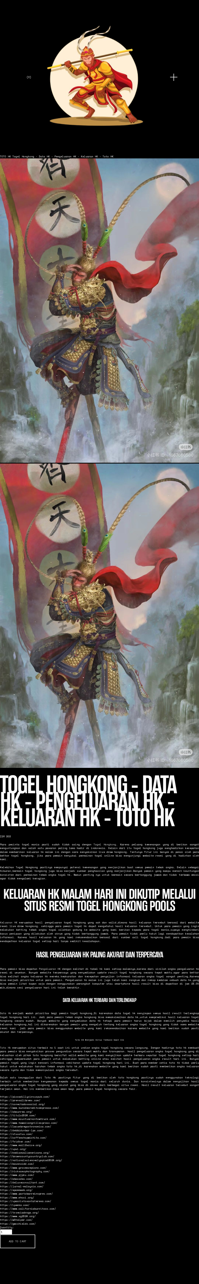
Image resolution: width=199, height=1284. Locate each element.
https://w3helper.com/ (16, 1220)
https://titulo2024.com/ (18, 1115)
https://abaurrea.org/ (16, 1111)
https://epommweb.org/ (16, 1190)
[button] (17, 1241)
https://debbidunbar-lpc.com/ (22, 1130)
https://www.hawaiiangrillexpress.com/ (29, 1123)
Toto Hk (5, 1047)
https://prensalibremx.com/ (20, 1100)
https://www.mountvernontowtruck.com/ (28, 1119)
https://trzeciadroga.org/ (19, 1212)
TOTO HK (5, 156)
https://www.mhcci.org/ (17, 1197)
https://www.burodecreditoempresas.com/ (29, 1108)
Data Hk (5, 1013)
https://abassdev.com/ (16, 1179)
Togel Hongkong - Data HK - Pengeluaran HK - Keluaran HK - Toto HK (62, 156)
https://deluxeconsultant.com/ (22, 1182)
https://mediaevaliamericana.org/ (25, 1152)
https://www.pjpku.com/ (17, 1175)
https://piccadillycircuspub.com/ (25, 1096)
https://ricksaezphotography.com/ (25, 1171)
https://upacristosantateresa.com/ (25, 1201)
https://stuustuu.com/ (16, 1134)
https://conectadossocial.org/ (22, 1104)
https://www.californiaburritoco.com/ (28, 1208)
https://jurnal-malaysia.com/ (22, 1186)
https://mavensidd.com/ (17, 1164)
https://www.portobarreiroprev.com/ (26, 1193)
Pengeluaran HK (50, 969)
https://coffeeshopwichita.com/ (23, 1137)
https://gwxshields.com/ (18, 1223)
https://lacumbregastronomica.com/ (25, 1126)
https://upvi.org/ (13, 1149)
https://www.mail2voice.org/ (21, 1145)
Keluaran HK (8, 922)
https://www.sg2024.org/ (18, 1216)
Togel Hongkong (105, 844)
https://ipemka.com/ (15, 1205)
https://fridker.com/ (15, 1141)
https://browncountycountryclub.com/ (27, 1156)
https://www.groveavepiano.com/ (23, 1167)
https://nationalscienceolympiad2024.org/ (31, 1160)
